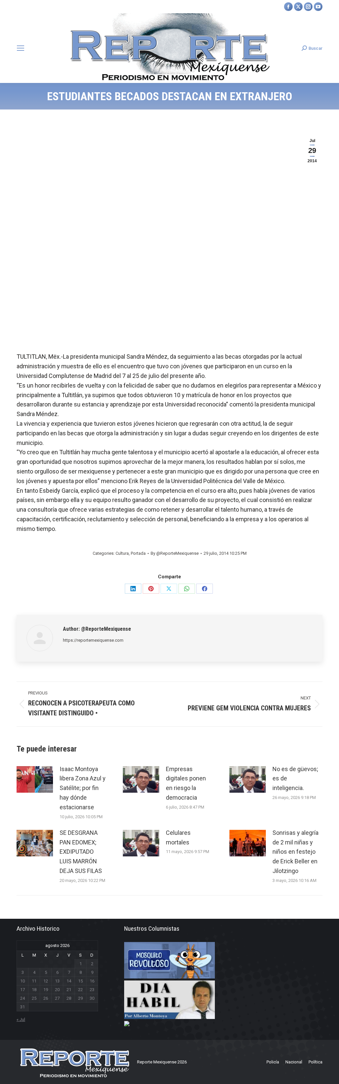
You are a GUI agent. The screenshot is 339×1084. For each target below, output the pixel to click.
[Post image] (35, 779)
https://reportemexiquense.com (93, 640)
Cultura (122, 553)
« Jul (21, 1019)
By (175, 553)
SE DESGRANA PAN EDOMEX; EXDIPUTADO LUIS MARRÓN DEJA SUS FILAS (81, 851)
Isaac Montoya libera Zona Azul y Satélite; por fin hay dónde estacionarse (83, 788)
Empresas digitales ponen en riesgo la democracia (186, 783)
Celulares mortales (178, 837)
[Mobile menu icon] (20, 48)
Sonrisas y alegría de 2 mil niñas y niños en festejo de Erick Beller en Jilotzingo (295, 851)
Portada (138, 553)
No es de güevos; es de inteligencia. (295, 778)
